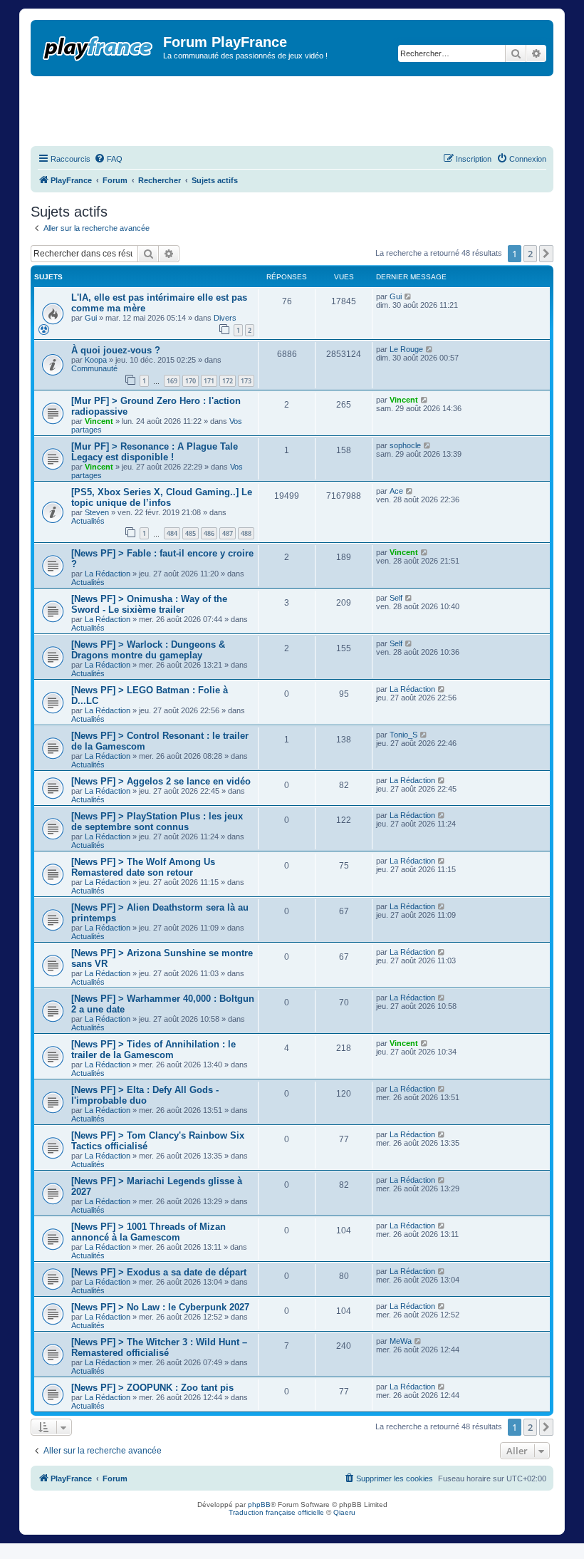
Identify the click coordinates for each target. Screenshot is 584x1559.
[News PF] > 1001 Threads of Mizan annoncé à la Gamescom (148, 1232)
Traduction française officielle (276, 1512)
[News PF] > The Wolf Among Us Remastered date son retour (143, 867)
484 (172, 533)
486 (209, 533)
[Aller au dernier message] (408, 296)
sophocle (405, 445)
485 (190, 533)
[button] (546, 253)
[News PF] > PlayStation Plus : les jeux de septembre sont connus (157, 821)
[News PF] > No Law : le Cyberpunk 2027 (160, 1307)
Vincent (99, 421)
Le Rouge (406, 349)
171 (209, 380)
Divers (225, 318)
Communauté (94, 368)
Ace (396, 491)
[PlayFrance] (98, 46)
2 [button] (530, 253)
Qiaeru (344, 1512)
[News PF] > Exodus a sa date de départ (158, 1272)
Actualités (88, 521)
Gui (91, 318)
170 (190, 380)
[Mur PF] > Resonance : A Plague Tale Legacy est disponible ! (154, 451)
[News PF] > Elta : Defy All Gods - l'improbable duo (145, 1095)
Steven (97, 512)
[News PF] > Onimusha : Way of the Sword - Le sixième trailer (149, 604)
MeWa (401, 1341)
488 (246, 533)
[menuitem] (108, 158)
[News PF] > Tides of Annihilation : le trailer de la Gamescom (153, 1049)
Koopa (96, 360)
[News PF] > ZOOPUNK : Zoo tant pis (152, 1387)
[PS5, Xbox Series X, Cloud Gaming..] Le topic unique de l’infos (161, 497)
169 (172, 380)
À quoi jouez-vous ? (115, 350)
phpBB (259, 1504)
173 (246, 380)
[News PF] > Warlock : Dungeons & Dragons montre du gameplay (148, 650)
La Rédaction (107, 573)
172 (227, 380)
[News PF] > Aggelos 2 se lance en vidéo (161, 781)
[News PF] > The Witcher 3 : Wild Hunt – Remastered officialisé (159, 1347)
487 (227, 533)
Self (396, 598)
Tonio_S (403, 734)
